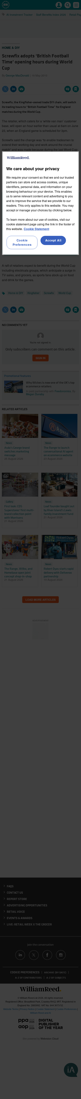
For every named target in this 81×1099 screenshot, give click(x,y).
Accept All (53, 240)
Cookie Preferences (22, 242)
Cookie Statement (36, 229)
